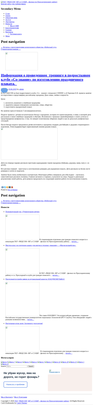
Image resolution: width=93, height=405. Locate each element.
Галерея (8, 30)
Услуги (8, 20)
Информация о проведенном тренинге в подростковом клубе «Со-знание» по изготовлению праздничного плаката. (45, 79)
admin (21, 89)
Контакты (9, 32)
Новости (8, 24)
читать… (74, 241)
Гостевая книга (16, 34)
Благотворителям (12, 28)
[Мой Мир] (10, 187)
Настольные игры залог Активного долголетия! (24, 323)
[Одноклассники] (7, 187)
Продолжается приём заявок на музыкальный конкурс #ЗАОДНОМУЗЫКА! (35, 279)
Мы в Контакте (7, 397)
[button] (4, 90)
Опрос (7, 16)
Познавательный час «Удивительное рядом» (22, 212)
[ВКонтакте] (2, 187)
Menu (7, 36)
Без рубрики (12, 190)
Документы (9, 22)
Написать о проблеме (15, 384)
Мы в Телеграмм (20, 397)
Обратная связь (11, 18)
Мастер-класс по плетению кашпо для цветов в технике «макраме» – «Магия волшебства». (40, 245)
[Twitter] (5, 187)
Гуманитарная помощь (11, 49)
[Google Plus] (12, 187)
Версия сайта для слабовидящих (13, 4)
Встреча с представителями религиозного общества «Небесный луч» (29, 47)
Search (3, 366)
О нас (7, 14)
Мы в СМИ (14, 26)
